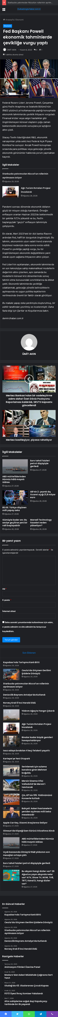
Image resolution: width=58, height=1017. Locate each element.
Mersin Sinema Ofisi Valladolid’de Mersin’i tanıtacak (33, 784)
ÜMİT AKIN (11, 50)
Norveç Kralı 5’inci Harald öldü (19, 702)
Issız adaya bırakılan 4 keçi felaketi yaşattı (26, 750)
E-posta (6, 600)
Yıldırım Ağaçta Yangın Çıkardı (38, 710)
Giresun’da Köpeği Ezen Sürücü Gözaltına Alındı (29, 830)
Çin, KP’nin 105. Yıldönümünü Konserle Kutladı (37, 797)
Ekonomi (19, 19)
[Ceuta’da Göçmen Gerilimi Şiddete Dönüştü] (11, 674)
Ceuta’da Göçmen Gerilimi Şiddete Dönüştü (36, 672)
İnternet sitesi (9, 611)
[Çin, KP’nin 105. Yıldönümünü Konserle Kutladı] (11, 799)
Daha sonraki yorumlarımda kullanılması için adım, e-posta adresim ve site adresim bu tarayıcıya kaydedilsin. (27, 626)
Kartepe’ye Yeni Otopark (16, 758)
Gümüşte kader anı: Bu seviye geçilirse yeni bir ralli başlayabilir (14, 522)
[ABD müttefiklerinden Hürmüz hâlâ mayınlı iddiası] (15, 466)
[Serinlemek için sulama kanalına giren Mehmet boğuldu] (11, 770)
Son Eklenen (29, 652)
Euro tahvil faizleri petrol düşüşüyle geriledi (40, 463)
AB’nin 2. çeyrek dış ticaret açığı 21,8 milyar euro (42, 494)
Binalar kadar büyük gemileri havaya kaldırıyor (37, 739)
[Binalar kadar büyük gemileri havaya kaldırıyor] (11, 741)
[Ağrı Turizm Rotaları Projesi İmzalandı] (10, 191)
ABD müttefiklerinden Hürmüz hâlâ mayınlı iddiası (14, 479)
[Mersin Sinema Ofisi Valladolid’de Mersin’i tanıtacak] (11, 785)
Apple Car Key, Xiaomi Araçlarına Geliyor (25, 822)
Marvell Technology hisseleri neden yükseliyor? (41, 522)
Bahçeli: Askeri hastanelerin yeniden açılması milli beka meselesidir (37, 811)
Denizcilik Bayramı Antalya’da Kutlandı (24, 694)
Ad (4, 589)
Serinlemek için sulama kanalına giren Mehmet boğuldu (34, 769)
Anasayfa (9, 19)
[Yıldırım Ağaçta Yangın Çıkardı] (11, 714)
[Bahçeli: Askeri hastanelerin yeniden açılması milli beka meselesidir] (11, 812)
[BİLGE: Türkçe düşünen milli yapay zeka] (15, 497)
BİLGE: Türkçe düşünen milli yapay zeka (14, 509)
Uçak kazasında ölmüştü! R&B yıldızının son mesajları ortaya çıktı (26, 854)
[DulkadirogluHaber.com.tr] (29, 9)
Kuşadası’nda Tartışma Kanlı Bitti (21, 662)
